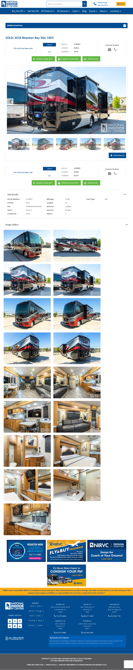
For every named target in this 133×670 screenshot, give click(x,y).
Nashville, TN (60, 621)
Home (32, 606)
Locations (31, 625)
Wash (31, 616)
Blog (84, 11)
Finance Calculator (70, 59)
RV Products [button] (47, 11)
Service (31, 611)
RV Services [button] (62, 11)
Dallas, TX (87, 604)
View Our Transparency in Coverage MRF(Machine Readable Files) (83, 665)
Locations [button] (114, 11)
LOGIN (122, 4)
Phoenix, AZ (87, 621)
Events (38, 616)
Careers (40, 625)
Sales (39, 606)
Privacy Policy (51, 665)
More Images (119, 155)
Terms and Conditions (35, 665)
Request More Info (44, 59)
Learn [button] (75, 11)
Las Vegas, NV (114, 604)
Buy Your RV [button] (17, 11)
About (40, 620)
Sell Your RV (33, 11)
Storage (39, 611)
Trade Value (93, 59)
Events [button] (92, 11)
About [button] (103, 11)
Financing (31, 620)
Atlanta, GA (60, 604)
